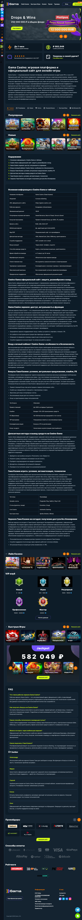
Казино (44, 4)
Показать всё (43, 677)
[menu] (2, 2)
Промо (50, 4)
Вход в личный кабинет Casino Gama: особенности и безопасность (32, 168)
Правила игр (38, 908)
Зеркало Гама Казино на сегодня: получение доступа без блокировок (32, 178)
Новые (31, 108)
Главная (11, 108)
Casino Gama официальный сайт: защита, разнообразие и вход (30, 163)
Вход (66, 4)
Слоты (39, 108)
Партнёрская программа (15, 898)
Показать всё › (76, 115)
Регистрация (17, 28)
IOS (3, 62)
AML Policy (38, 901)
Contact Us (62, 893)
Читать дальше (43, 617)
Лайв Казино (25, 4)
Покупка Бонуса (50, 108)
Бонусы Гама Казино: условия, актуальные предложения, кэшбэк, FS (32, 170)
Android (2, 59)
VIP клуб (61, 895)
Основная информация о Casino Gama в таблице (26, 160)
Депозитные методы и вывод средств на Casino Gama (28, 173)
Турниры (57, 4)
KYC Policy (38, 893)
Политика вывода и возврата (43, 903)
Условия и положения (41, 899)
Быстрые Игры (35, 4)
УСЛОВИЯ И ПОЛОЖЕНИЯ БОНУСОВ (42, 896)
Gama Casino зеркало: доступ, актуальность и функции (28, 165)
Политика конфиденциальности (44, 906)
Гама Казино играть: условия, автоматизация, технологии (29, 176)
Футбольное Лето (77, 108)
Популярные (21, 108)
